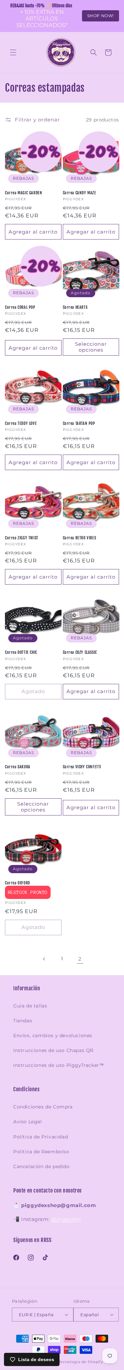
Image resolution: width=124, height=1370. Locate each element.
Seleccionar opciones (91, 347)
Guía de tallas (30, 1006)
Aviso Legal (27, 1122)
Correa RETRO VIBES (79, 537)
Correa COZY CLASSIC (80, 652)
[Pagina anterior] (44, 959)
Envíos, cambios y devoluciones (52, 1035)
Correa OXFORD (17, 882)
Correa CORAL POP (20, 307)
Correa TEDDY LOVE (21, 423)
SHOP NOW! (100, 15)
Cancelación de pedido (41, 1166)
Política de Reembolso (41, 1152)
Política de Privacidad (40, 1137)
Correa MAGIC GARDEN (23, 192)
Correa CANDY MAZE (79, 192)
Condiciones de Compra (43, 1107)
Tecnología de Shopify (81, 1361)
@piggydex (66, 1219)
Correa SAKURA (17, 766)
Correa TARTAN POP (79, 423)
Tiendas (22, 1021)
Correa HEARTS (75, 307)
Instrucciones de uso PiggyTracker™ (58, 1065)
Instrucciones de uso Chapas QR (53, 1050)
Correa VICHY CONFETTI (82, 766)
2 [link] (80, 959)
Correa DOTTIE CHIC (21, 652)
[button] (13, 52)
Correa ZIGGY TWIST (21, 537)
